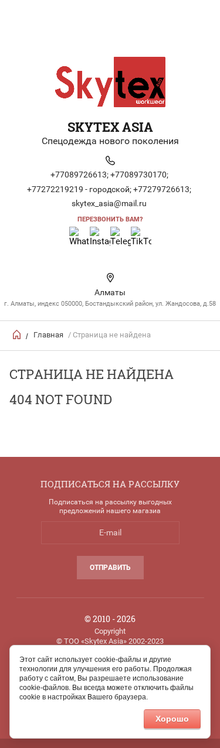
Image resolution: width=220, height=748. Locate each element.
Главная (48, 334)
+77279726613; (162, 189)
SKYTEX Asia (110, 126)
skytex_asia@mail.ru (109, 203)
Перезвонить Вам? (110, 219)
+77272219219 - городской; (79, 189)
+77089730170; (139, 174)
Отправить (110, 567)
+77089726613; (79, 174)
